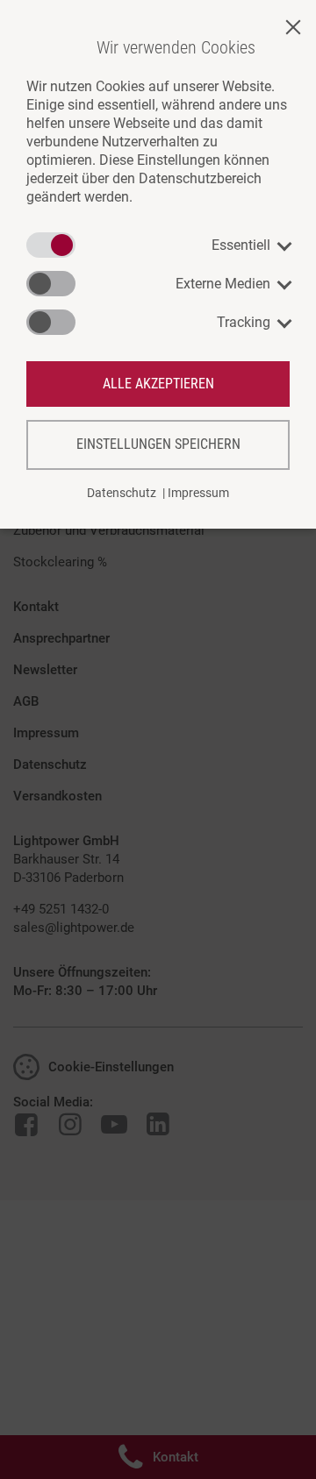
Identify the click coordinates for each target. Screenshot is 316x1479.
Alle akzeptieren (158, 383)
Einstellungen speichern (158, 444)
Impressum (198, 493)
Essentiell (241, 245)
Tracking (243, 322)
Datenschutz (121, 493)
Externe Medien (223, 283)
